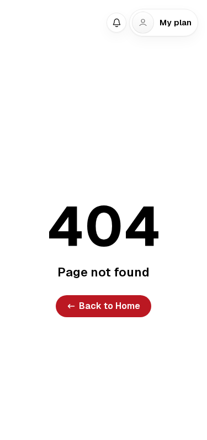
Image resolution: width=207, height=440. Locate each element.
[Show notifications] (116, 22)
